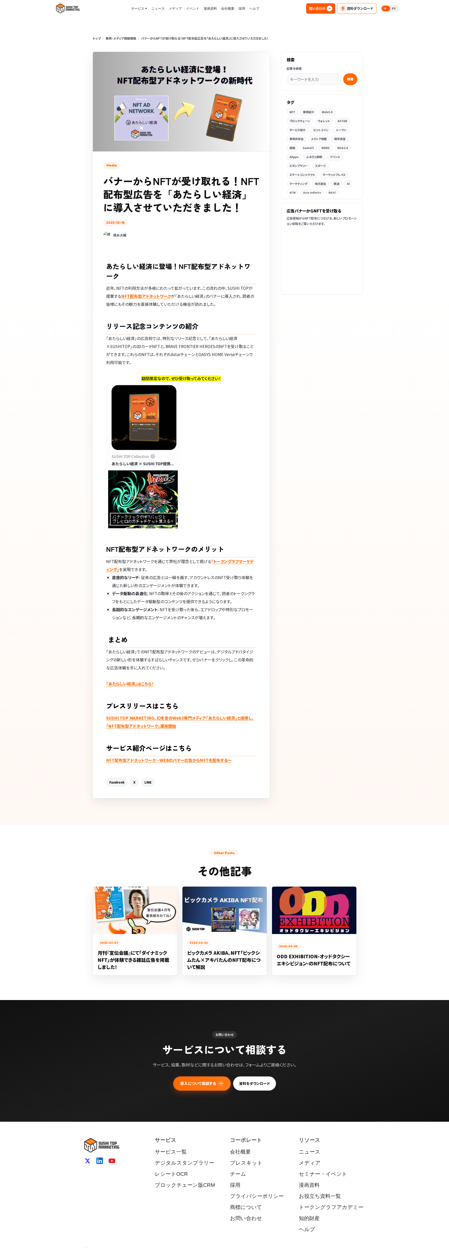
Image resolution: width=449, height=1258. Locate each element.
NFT (292, 112)
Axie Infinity (312, 193)
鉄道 (336, 184)
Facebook (116, 782)
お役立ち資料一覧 (320, 1196)
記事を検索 (294, 68)
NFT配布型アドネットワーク (146, 296)
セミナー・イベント (323, 1174)
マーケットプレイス (334, 175)
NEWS (325, 148)
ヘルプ (254, 8)
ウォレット (324, 121)
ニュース (158, 8)
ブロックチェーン (299, 121)
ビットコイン (321, 130)
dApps (294, 157)
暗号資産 (340, 139)
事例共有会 (296, 139)
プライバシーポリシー (257, 1196)
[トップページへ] (67, 8)
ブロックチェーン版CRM (185, 1185)
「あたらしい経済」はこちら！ (130, 684)
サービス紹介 (297, 130)
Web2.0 (342, 148)
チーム (238, 1174)
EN (393, 8)
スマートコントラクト (302, 175)
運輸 (292, 148)
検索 (350, 79)
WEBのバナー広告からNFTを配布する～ (169, 760)
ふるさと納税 (314, 157)
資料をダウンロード (254, 1083)
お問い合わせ (246, 1218)
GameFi (308, 148)
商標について (246, 1207)
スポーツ (320, 166)
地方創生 (320, 184)
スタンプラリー (298, 166)
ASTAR (342, 121)
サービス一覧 (171, 1152)
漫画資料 (210, 8)
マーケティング (298, 184)
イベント (192, 8)
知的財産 (309, 1218)
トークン (341, 130)
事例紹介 (308, 112)
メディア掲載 (319, 139)
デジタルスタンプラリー (184, 1163)
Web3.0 (327, 112)
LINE (148, 782)
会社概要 (227, 8)
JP (385, 8)
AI (348, 184)
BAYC (332, 193)
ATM (292, 193)
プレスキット (246, 1163)
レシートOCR (171, 1174)
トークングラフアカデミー (331, 1207)
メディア (175, 8)
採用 (242, 8)
